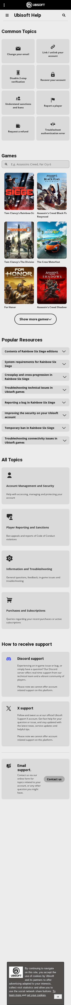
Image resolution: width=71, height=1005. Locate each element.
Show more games (34, 319)
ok (58, 996)
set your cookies (36, 995)
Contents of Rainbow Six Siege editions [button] (31, 351)
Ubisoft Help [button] (27, 15)
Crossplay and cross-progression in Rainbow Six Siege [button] (28, 377)
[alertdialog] (35, 983)
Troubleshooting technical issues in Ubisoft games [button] (29, 390)
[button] (18, 51)
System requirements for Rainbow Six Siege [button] (30, 364)
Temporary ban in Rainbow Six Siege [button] (29, 428)
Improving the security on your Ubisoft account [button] (31, 415)
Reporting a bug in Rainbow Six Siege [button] (30, 402)
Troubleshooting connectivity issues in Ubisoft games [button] (31, 440)
